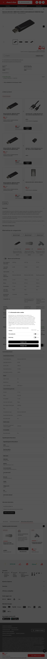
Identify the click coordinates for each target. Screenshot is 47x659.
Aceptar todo (23, 342)
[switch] (35, 334)
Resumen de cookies (25, 327)
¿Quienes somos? (18, 327)
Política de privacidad (11, 327)
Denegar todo (23, 345)
